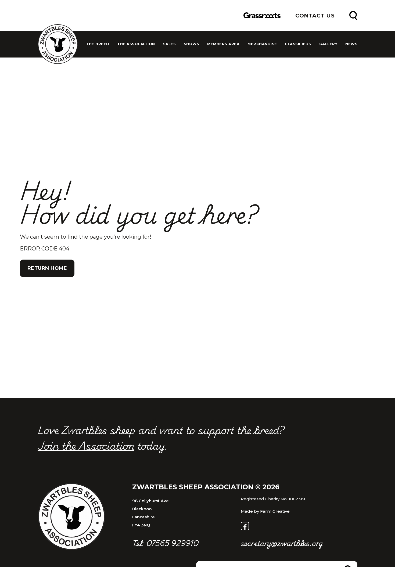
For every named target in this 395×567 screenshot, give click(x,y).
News (351, 44)
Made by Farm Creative (265, 511)
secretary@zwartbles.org (282, 542)
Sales (169, 44)
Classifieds (298, 44)
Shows (191, 44)
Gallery (328, 44)
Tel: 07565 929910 (165, 542)
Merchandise (262, 44)
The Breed (97, 44)
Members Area (223, 44)
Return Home (47, 268)
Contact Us (315, 15)
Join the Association (86, 445)
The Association (136, 44)
